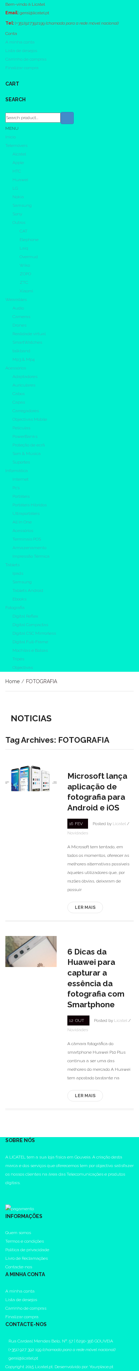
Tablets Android (27, 590)
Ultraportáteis (26, 513)
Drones (19, 325)
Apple (18, 162)
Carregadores (25, 410)
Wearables (16, 299)
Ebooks (19, 599)
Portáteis (21, 496)
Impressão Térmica (31, 556)
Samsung (22, 205)
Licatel (119, 823)
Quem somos (18, 1232)
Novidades (77, 832)
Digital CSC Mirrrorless (34, 633)
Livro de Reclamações (26, 1258)
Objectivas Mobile (29, 419)
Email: (12, 12)
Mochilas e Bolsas (30, 650)
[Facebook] (7, 1191)
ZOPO (25, 273)
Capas (18, 402)
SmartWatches (27, 342)
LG (15, 188)
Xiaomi (26, 290)
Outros (18, 222)
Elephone (29, 239)
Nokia (18, 196)
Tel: (9, 23)
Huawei (20, 179)
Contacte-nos (18, 1266)
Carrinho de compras (25, 59)
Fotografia (15, 607)
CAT (23, 231)
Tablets (12, 564)
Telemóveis (16, 145)
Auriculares (23, 385)
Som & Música (26, 453)
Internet (20, 479)
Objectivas (22, 667)
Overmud (29, 256)
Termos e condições (24, 1241)
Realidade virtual (29, 333)
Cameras (21, 316)
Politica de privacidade (27, 1249)
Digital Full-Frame (30, 641)
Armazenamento (29, 547)
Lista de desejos (21, 50)
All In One (22, 522)
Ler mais (85, 907)
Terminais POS (26, 539)
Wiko (25, 265)
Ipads (17, 573)
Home (12, 681)
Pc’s (16, 487)
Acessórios (15, 367)
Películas (21, 427)
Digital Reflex (25, 616)
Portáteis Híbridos (29, 504)
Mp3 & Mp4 (23, 359)
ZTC (24, 282)
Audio (18, 308)
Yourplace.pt (101, 1366)
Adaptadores (24, 376)
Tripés (18, 658)
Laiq (24, 248)
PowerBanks (24, 436)
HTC (16, 171)
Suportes (21, 462)
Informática (16, 470)
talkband (21, 350)
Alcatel (19, 154)
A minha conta (20, 42)
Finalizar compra (21, 67)
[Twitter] (7, 1199)
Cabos (18, 393)
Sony (17, 213)
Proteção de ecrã (28, 444)
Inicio (10, 136)
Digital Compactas (30, 624)
